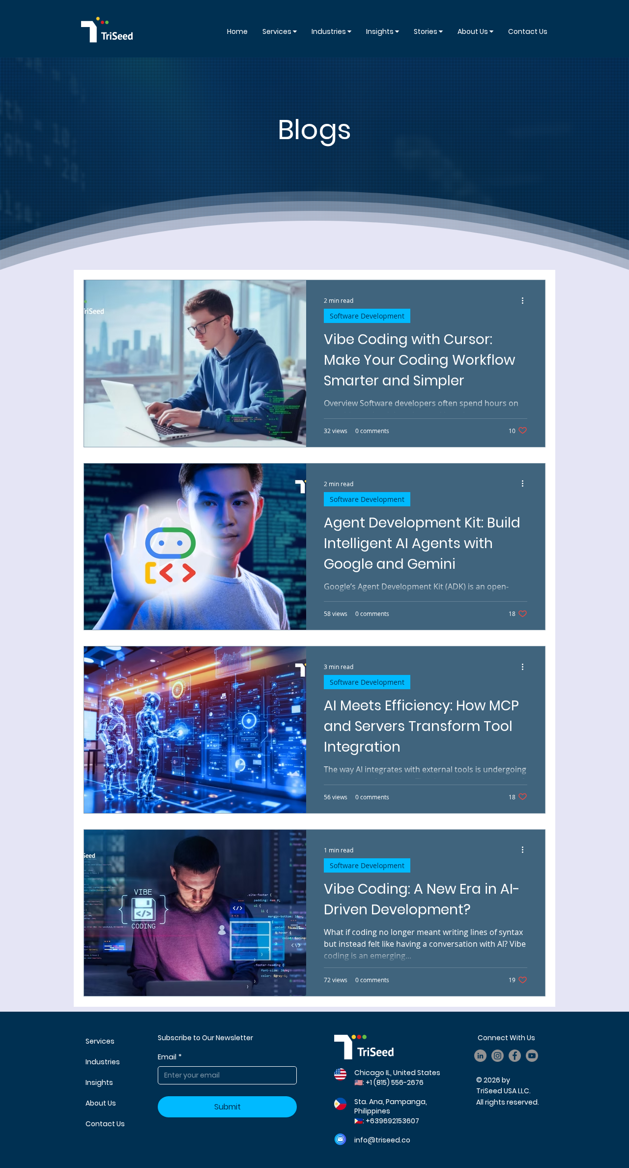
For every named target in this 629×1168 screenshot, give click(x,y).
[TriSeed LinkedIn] (480, 1056)
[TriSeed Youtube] (532, 1056)
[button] (382, 31)
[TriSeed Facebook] (515, 1056)
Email (170, 1057)
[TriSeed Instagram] (497, 1056)
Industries (103, 1062)
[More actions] (526, 300)
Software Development (367, 316)
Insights (99, 1082)
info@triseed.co (382, 1140)
